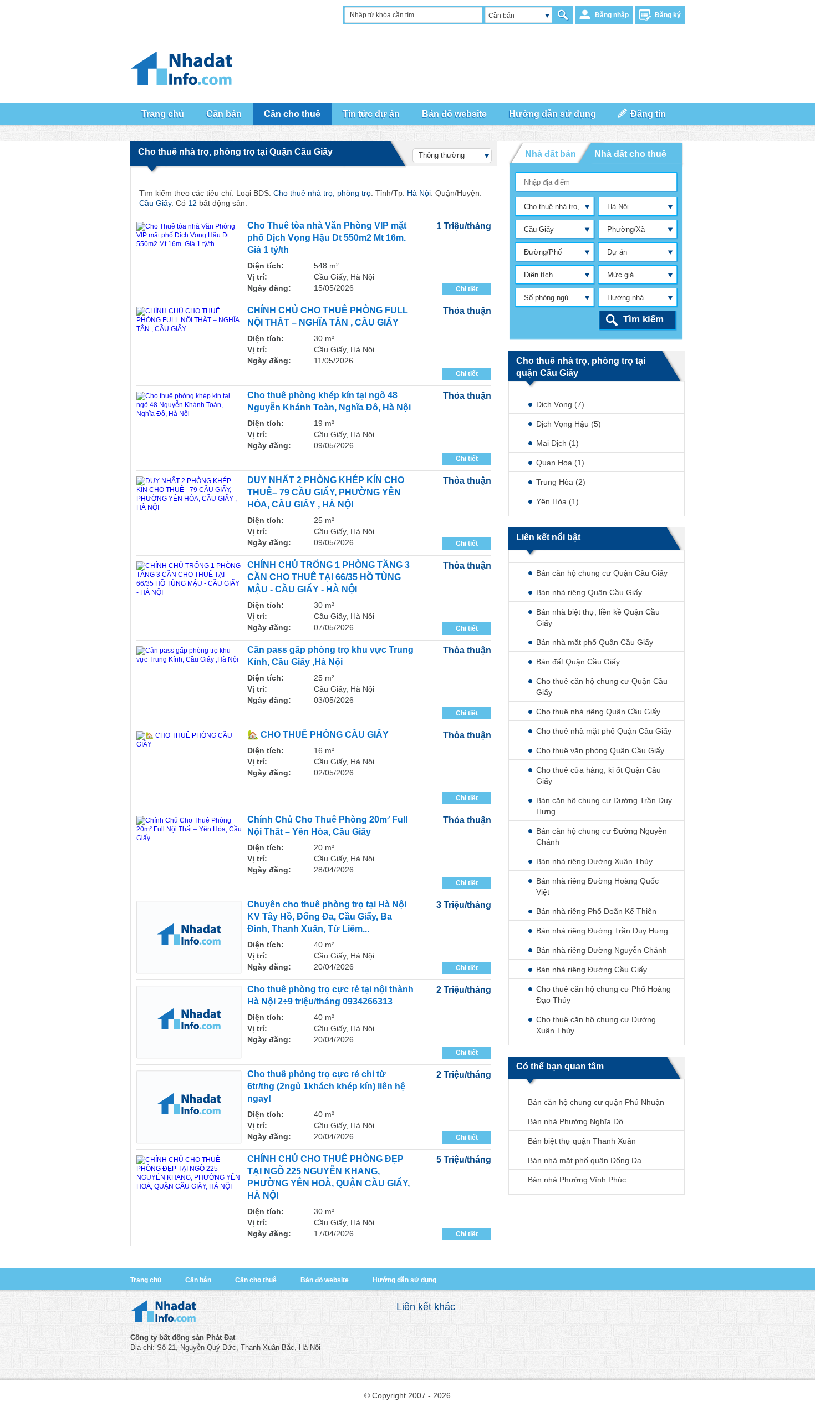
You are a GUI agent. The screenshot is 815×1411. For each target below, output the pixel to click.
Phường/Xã (626, 229)
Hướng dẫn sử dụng (552, 114)
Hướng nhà (625, 297)
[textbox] (596, 182)
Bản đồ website (454, 114)
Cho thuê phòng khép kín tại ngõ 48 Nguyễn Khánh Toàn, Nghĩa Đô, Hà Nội (329, 401)
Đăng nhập (612, 15)
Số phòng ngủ (546, 297)
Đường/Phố (543, 252)
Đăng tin (648, 114)
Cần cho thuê (292, 114)
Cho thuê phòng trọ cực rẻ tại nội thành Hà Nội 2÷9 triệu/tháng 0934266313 (330, 995)
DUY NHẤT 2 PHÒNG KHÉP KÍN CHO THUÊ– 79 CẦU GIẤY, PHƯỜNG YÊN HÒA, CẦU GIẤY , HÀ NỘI (325, 492)
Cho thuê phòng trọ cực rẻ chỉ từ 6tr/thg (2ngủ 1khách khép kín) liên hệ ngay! (326, 1086)
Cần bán (501, 15)
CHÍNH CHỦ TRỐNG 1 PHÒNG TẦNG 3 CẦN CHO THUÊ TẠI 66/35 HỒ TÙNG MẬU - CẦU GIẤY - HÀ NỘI (328, 577)
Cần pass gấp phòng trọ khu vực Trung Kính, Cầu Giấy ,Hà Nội (330, 656)
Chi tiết (467, 289)
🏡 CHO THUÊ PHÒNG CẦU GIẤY (318, 734)
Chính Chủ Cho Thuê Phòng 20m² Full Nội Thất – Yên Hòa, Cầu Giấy (327, 825)
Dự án (617, 252)
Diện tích (538, 275)
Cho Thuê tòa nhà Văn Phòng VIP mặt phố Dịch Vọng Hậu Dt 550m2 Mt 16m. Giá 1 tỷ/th (326, 238)
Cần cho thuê (256, 1280)
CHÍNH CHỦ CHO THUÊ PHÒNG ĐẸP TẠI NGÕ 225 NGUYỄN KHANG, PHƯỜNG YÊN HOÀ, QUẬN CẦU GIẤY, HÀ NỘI (328, 1177)
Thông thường (442, 155)
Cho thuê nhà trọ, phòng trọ (548, 208)
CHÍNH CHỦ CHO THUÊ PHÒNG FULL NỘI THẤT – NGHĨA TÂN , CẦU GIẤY (327, 316)
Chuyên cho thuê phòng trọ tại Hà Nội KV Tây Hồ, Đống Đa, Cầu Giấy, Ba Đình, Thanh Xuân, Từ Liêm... (326, 916)
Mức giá (620, 275)
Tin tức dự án (371, 114)
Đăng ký (668, 15)
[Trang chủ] (163, 1319)
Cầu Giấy (539, 229)
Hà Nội (618, 206)
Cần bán (198, 1280)
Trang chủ (162, 114)
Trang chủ (145, 1280)
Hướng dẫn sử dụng (404, 1280)
